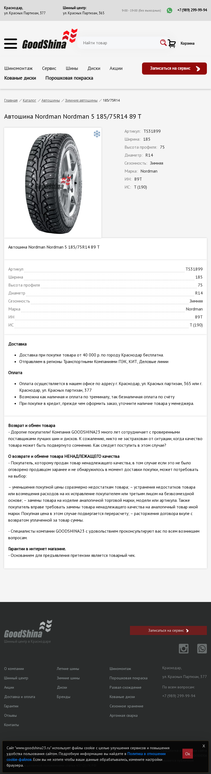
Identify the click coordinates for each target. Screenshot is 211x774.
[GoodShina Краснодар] (49, 38)
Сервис (49, 68)
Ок (187, 753)
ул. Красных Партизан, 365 (83, 13)
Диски (93, 68)
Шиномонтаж (18, 68)
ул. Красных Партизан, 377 (25, 13)
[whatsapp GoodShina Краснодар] (198, 652)
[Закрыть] (203, 746)
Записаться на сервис (170, 68)
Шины (72, 68)
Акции (116, 68)
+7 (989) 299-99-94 (192, 10)
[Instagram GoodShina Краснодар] (180, 652)
